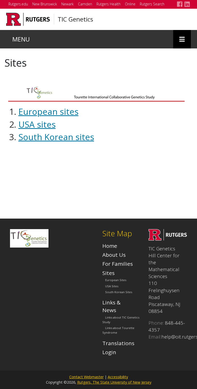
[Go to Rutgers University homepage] (28, 19)
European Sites (115, 280)
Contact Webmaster (86, 376)
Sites (108, 273)
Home (109, 245)
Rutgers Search (152, 4)
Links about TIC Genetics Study (120, 319)
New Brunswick (44, 4)
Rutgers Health (108, 4)
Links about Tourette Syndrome (118, 330)
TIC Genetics (75, 19)
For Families (117, 263)
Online (130, 4)
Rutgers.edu (18, 4)
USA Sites (111, 286)
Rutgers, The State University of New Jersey (114, 382)
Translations (118, 343)
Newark (67, 4)
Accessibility (118, 376)
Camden (85, 4)
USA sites (37, 124)
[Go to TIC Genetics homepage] (168, 238)
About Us (114, 254)
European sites (48, 111)
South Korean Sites (118, 292)
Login (109, 352)
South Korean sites (56, 137)
